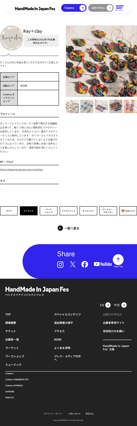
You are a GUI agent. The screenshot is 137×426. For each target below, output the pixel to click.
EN (102, 305)
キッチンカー (88, 210)
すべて (9, 210)
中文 (117, 305)
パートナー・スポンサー (108, 211)
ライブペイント (68, 210)
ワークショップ (49, 211)
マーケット (29, 210)
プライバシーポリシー (53, 413)
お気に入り (130, 210)
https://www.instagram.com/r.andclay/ (21, 169)
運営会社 (90, 413)
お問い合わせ (74, 413)
